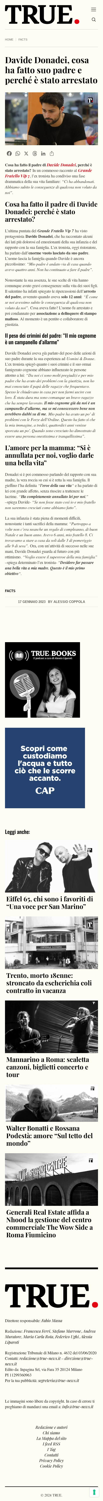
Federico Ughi (67, 1336)
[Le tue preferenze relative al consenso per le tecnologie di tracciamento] (94, 1492)
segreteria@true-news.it (58, 1380)
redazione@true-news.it (40, 1358)
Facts (22, 39)
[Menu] (93, 9)
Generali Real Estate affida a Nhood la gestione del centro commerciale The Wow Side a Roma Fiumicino (49, 1223)
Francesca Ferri (37, 1331)
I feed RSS (51, 1443)
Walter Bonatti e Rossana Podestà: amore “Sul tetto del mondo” (49, 1135)
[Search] (94, 20)
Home (9, 39)
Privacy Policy (51, 1460)
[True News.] (42, 14)
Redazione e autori (52, 1427)
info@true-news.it (77, 1406)
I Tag (51, 1449)
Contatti (51, 1454)
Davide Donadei (61, 164)
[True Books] (42, 714)
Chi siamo (51, 1432)
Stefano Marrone (66, 1331)
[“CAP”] (45, 767)
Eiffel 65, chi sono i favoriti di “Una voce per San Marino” (49, 902)
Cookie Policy (51, 1466)
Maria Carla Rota (38, 1336)
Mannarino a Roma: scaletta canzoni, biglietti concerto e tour (47, 1067)
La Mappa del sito (51, 1438)
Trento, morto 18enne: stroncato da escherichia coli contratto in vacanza (49, 983)
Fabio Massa (52, 1320)
